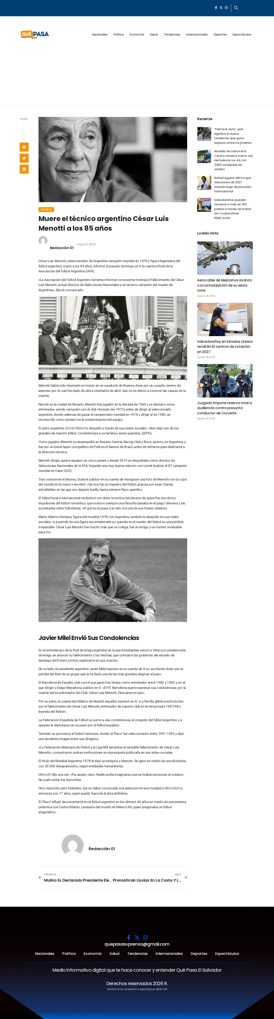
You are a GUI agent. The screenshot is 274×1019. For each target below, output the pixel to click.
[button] (24, 147)
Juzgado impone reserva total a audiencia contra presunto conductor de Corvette (224, 408)
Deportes (220, 34)
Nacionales (100, 34)
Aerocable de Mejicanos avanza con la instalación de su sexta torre (224, 285)
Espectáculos (242, 34)
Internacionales (197, 34)
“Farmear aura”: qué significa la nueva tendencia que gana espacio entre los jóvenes (233, 136)
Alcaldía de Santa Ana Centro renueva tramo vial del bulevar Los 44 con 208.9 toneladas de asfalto (233, 160)
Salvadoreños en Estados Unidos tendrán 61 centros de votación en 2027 (225, 346)
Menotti (45, 774)
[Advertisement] (137, 75)
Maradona (173, 788)
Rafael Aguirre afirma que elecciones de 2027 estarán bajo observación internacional (233, 185)
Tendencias (172, 34)
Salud (154, 34)
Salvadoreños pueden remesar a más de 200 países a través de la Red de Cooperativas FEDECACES (232, 209)
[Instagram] (226, 7)
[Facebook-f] (216, 7)
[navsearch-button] (236, 8)
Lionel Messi (75, 428)
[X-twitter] (221, 7)
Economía (137, 34)
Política (119, 34)
